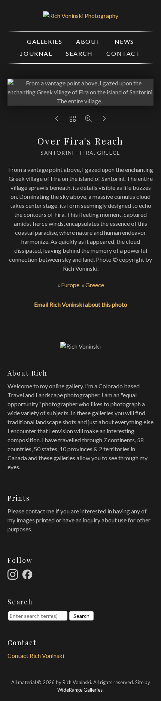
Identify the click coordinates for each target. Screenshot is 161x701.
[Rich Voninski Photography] (80, 15)
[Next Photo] (104, 120)
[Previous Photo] (57, 120)
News (124, 41)
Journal (36, 53)
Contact (123, 53)
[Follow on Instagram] (13, 573)
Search (79, 53)
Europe (70, 284)
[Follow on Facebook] (28, 573)
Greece (94, 284)
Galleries (44, 41)
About (88, 41)
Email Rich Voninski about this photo (80, 304)
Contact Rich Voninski (35, 655)
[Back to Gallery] (73, 120)
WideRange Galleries (80, 690)
